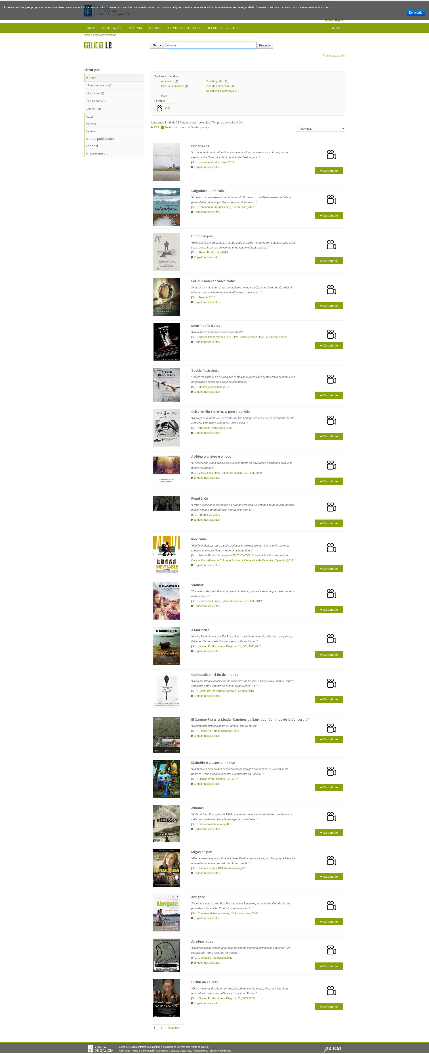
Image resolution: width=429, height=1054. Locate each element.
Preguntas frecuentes (222, 28)
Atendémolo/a (200, 1050)
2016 (231, 162)
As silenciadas (202, 941)
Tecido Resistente (205, 370)
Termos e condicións (219, 1050)
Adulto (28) (94, 109)
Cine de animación (172, 86)
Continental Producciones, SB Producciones (225, 913)
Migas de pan (201, 852)
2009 (217, 514)
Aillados (197, 808)
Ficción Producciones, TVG (215, 779)
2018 (226, 386)
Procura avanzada (334, 55)
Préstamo (135, 28)
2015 (228, 428)
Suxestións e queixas (167, 1050)
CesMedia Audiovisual (212, 957)
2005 (284, 337)
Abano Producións (209, 252)
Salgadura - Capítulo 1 (209, 191)
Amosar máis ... (97, 153)
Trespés (203, 297)
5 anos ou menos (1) (99, 85)
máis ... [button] (165, 96)
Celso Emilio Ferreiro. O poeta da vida (220, 411)
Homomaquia (202, 236)
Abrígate (198, 897)
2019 (225, 252)
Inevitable (199, 539)
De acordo (415, 12)
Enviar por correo (174, 127)
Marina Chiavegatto (211, 386)
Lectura (154, 28)
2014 (290, 560)
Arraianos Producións (211, 428)
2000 (259, 472)
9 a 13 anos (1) (96, 101)
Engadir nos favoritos (207, 167)
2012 (251, 207)
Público (91, 78)
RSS (156, 127)
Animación (167, 81)
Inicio (91, 28)
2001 (229, 824)
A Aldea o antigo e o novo (211, 456)
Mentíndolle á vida (205, 326)
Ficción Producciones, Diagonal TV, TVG (223, 998)
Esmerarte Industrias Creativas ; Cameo (223, 691)
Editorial (92, 146)
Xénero (91, 131)
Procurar (264, 45)
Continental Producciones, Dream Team (223, 207)
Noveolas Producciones (213, 162)
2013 (212, 297)
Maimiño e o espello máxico (213, 762)
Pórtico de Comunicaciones (215, 731)
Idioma (91, 124)
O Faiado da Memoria (212, 824)
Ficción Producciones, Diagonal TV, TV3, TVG (226, 646)
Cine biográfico (215, 81)
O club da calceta (204, 982)
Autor (90, 116)
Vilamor (197, 585)
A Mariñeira (200, 630)
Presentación (112, 28)
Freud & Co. (206, 514)
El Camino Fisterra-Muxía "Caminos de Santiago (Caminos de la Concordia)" (250, 719)
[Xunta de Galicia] (100, 1048)
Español (340, 20)
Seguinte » (174, 1027)
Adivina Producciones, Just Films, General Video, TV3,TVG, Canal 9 (239, 337)
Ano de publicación (100, 138)
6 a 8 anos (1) (95, 93)
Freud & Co (199, 498)
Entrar (336, 28)
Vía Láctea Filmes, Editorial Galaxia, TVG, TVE (227, 472)
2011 (230, 957)
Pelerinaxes (200, 146)
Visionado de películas (183, 28)
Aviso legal (186, 1050)
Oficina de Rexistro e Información (137, 1050)
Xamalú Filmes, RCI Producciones (219, 868)
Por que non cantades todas (213, 281)
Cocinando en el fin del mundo (215, 674)
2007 (258, 646)
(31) (167, 108)
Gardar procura (199, 127)
